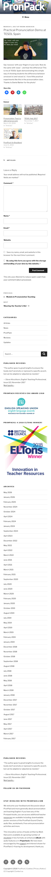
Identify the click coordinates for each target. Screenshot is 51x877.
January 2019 (9, 642)
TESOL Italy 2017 (31, 118)
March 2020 (9, 594)
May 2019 (8, 623)
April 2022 (8, 550)
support (23, 844)
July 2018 (7, 671)
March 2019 (9, 632)
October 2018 (9, 656)
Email (7, 228)
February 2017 (10, 738)
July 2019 (7, 618)
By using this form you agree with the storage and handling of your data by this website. (25, 262)
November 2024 (10, 507)
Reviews (7, 338)
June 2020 (8, 589)
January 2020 (9, 603)
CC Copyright (9, 871)
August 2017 (9, 714)
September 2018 (11, 661)
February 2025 (10, 502)
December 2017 (10, 700)
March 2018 (9, 690)
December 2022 (10, 541)
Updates (7, 342)
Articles (11, 160)
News (6, 328)
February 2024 (10, 521)
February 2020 (10, 598)
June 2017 (8, 719)
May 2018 (8, 681)
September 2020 (11, 579)
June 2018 (8, 676)
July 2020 (8, 584)
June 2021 (8, 560)
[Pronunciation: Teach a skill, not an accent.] (13, 109)
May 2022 (8, 545)
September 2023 (11, 531)
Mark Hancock (27, 27)
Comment (8, 183)
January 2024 (9, 526)
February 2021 (10, 574)
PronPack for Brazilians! (13, 143)
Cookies (29, 869)
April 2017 (8, 729)
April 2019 (8, 628)
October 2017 (9, 710)
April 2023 (8, 536)
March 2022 (9, 555)
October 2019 (9, 608)
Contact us (19, 871)
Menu (27, 17)
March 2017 (8, 734)
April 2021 (8, 565)
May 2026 (8, 492)
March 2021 (8, 570)
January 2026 (9, 497)
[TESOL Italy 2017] (33, 109)
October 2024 (9, 512)
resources (8, 817)
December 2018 (10, 647)
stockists (7, 838)
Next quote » (9, 385)
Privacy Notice (39, 869)
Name (7, 216)
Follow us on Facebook (17, 788)
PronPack (8, 333)
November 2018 (10, 652)
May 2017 (8, 724)
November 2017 (10, 705)
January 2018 (9, 695)
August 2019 (9, 613)
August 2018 (9, 666)
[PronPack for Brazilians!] (13, 134)
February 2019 (10, 637)
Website (7, 240)
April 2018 (8, 685)
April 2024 (8, 516)
